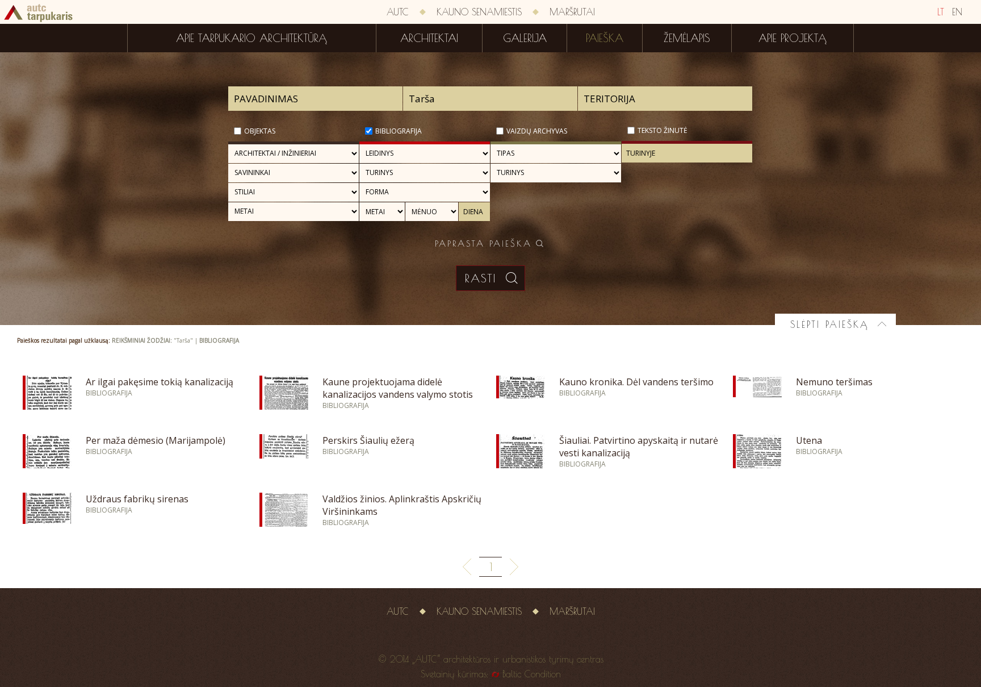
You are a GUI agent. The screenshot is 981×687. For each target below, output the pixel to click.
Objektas (259, 131)
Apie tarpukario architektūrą (251, 38)
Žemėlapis (687, 38)
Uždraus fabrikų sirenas (137, 499)
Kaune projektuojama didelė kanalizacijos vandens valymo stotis (397, 388)
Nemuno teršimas (834, 382)
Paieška (604, 38)
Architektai (429, 38)
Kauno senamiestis (479, 12)
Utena (809, 440)
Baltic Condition (531, 674)
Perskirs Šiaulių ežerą (368, 440)
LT (940, 12)
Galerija (525, 38)
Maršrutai (572, 12)
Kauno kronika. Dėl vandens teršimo (636, 382)
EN (957, 12)
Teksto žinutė (662, 130)
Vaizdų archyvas (536, 131)
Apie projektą (792, 38)
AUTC (398, 12)
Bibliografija (398, 131)
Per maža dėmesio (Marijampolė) (155, 440)
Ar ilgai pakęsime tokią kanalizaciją (159, 382)
